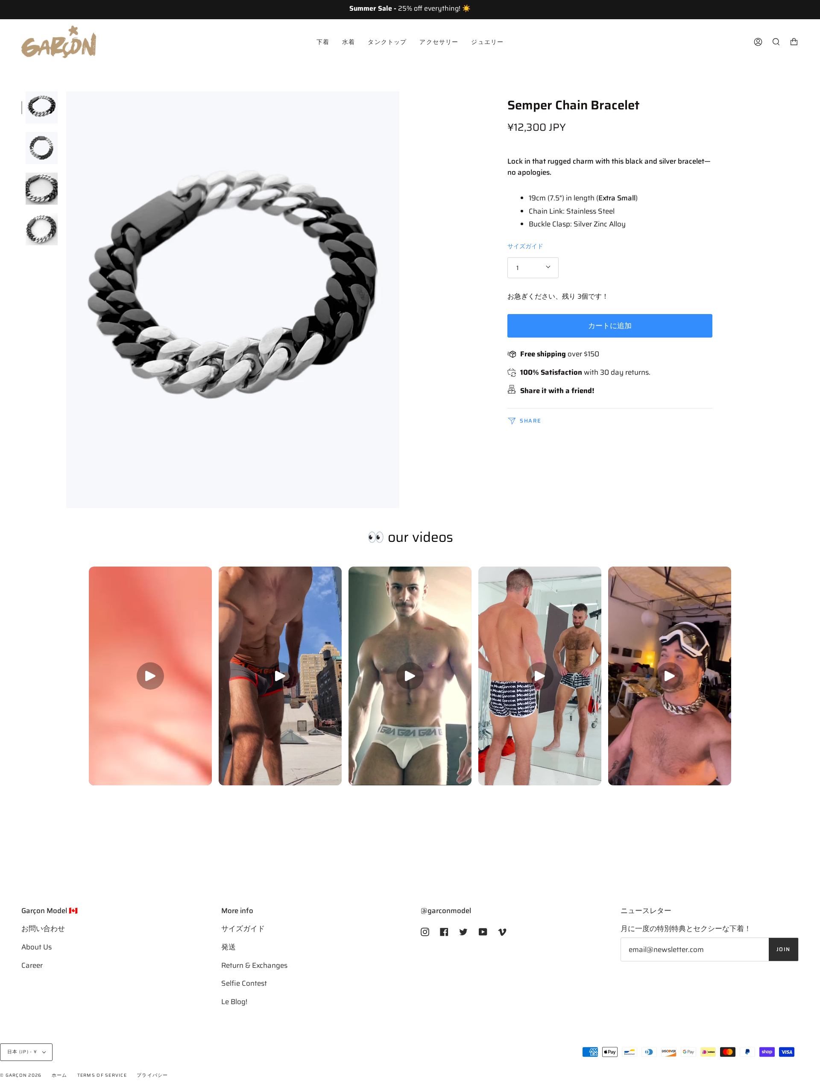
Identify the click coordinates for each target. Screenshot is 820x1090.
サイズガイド (525, 245)
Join (783, 949)
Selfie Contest (244, 983)
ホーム (59, 1075)
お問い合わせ (43, 928)
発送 (228, 946)
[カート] (794, 42)
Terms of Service (102, 1075)
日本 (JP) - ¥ (22, 1051)
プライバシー (152, 1075)
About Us (36, 946)
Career (32, 965)
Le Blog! (234, 1001)
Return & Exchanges (254, 965)
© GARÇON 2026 (20, 1075)
